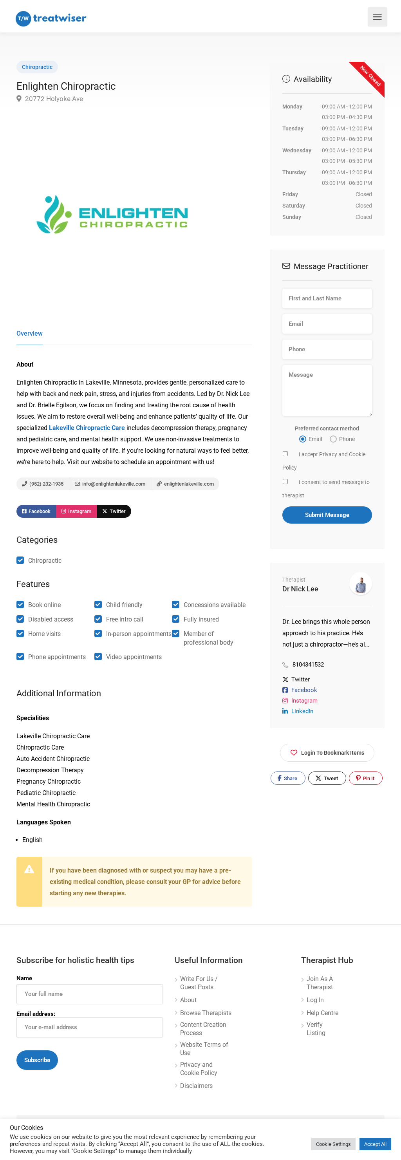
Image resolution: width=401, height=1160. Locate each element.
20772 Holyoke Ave (53, 99)
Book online (44, 605)
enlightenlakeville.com (188, 484)
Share (290, 778)
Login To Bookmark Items (332, 753)
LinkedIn (302, 711)
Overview (29, 333)
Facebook (39, 511)
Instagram (79, 511)
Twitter (117, 511)
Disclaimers (196, 1086)
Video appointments (134, 657)
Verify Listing (316, 1029)
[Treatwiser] (53, 18)
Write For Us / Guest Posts (199, 983)
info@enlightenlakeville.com (113, 484)
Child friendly (124, 605)
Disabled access (50, 619)
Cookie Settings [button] (333, 1144)
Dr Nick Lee (300, 589)
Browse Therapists (205, 1013)
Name (24, 978)
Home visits (44, 634)
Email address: (35, 1013)
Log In (315, 1000)
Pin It (368, 778)
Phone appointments (57, 657)
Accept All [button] (375, 1144)
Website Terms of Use (204, 1049)
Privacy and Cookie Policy (198, 1069)
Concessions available (215, 605)
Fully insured (201, 619)
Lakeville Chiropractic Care (87, 428)
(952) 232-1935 (45, 484)
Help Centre (322, 1013)
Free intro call (124, 619)
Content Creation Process (203, 1029)
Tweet (330, 778)
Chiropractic (37, 67)
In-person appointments (139, 634)
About (188, 1000)
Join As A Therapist (320, 983)
